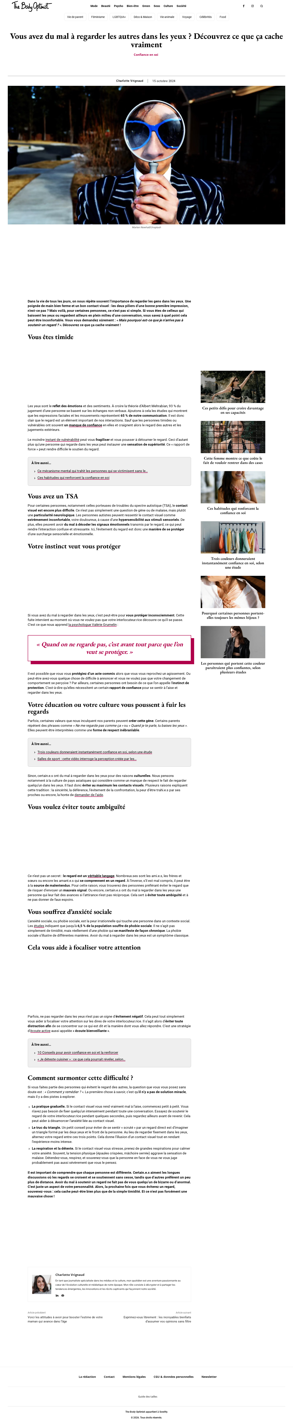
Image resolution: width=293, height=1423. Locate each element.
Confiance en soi (146, 55)
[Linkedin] (56, 1294)
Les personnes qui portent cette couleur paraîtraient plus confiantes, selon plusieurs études (233, 668)
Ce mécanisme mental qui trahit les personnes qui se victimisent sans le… (92, 471)
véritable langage (101, 876)
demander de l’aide (89, 795)
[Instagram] (252, 6)
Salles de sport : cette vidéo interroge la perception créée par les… (87, 759)
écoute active (40, 1031)
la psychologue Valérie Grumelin (92, 625)
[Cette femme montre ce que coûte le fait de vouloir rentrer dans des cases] (233, 437)
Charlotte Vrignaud (129, 81)
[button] (261, 6)
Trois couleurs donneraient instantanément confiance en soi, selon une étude (94, 752)
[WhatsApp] (151, 66)
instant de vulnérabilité (62, 440)
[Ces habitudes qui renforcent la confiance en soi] (233, 487)
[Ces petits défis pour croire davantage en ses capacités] (233, 387)
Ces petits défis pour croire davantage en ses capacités (233, 410)
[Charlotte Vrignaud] (41, 1284)
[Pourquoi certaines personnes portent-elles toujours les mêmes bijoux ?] (233, 592)
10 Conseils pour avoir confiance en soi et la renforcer (77, 1052)
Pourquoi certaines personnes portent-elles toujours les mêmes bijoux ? (233, 615)
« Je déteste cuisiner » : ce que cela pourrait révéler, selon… (81, 1059)
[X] (142, 66)
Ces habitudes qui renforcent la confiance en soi (73, 478)
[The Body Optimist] (32, 6)
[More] (160, 66)
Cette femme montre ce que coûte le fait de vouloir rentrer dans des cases (233, 460)
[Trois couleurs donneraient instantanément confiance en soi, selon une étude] (233, 537)
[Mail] (62, 1294)
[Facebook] (243, 6)
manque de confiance (85, 425)
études (39, 926)
